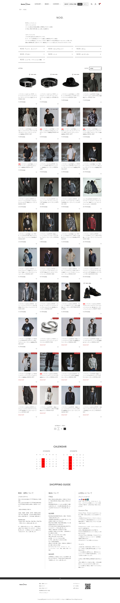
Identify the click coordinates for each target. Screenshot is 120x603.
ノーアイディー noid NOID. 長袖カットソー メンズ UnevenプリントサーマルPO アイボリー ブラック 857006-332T (92, 375)
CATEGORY (38, 4)
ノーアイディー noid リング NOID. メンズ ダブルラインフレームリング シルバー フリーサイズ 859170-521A (49, 340)
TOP (20, 9)
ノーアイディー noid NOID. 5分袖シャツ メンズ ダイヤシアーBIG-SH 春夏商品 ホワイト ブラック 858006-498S (70, 340)
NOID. (25, 9)
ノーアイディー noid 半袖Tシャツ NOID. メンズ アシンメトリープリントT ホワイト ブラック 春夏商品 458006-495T (27, 375)
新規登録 (80, 4)
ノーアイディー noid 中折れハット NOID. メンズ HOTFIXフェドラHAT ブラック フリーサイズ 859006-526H (70, 96)
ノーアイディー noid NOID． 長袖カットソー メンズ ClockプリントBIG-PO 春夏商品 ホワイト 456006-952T (49, 409)
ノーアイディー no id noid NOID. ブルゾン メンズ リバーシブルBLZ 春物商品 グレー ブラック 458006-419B (70, 375)
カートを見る (76, 585)
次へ (65, 429)
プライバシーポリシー (43, 592)
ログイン (85, 4)
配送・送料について (43, 583)
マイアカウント (76, 583)
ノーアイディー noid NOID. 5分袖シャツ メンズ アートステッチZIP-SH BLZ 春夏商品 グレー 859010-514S (92, 96)
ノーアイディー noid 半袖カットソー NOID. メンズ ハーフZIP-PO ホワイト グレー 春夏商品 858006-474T (27, 166)
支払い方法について (43, 588)
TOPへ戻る (60, 578)
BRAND (47, 4)
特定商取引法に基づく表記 (44, 590)
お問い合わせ (76, 588)
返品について (42, 585)
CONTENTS (56, 4)
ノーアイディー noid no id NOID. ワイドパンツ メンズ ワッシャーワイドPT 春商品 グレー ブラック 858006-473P (49, 375)
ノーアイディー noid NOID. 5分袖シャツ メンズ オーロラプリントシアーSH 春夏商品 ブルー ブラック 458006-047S (92, 340)
